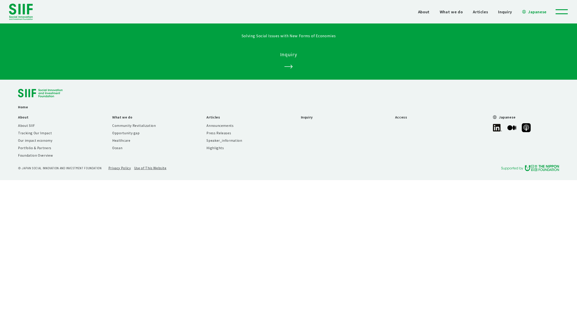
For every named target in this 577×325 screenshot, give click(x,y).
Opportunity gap (126, 133)
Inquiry (505, 11)
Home (23, 107)
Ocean (117, 148)
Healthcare (121, 140)
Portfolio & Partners (34, 148)
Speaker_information (224, 140)
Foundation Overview (35, 155)
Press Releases (218, 133)
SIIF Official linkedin (497, 127)
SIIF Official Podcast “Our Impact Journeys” (526, 127)
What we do (451, 11)
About (424, 11)
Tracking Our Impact (35, 133)
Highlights (215, 148)
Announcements (220, 125)
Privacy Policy (119, 168)
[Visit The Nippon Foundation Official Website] (530, 168)
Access (401, 117)
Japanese (537, 11)
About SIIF (26, 125)
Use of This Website (150, 168)
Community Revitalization (134, 125)
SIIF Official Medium (511, 127)
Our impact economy (35, 140)
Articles (480, 11)
